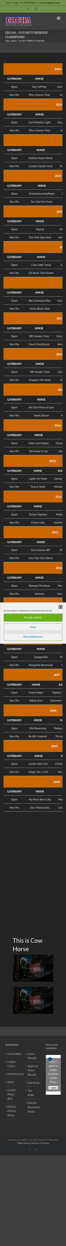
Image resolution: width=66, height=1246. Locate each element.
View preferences (33, 636)
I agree (53, 1087)
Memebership (12, 1074)
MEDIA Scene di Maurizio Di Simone (33, 1143)
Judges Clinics (11, 1064)
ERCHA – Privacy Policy (12, 1111)
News (10, 1082)
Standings (33, 1082)
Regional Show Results (33, 1070)
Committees (12, 1053)
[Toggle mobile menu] (59, 18)
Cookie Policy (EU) (11, 1094)
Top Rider (31, 1093)
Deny (33, 627)
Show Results (32, 1056)
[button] (60, 607)
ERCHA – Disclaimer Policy (33, 1107)
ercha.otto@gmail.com (49, 2)
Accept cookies (33, 617)
